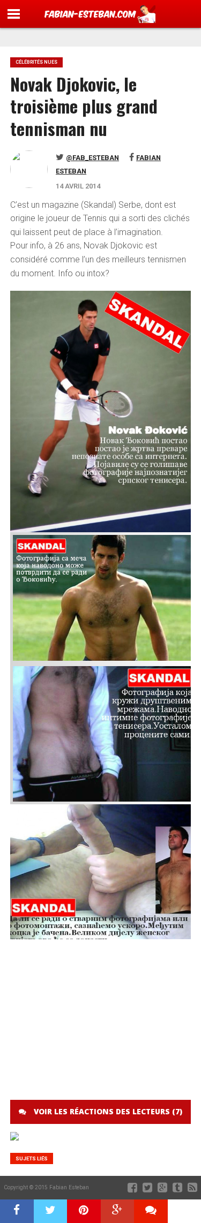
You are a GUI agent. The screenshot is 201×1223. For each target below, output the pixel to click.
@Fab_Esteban (92, 158)
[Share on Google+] (118, 1211)
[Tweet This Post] (51, 1211)
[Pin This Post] (84, 1211)
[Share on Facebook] (17, 1211)
